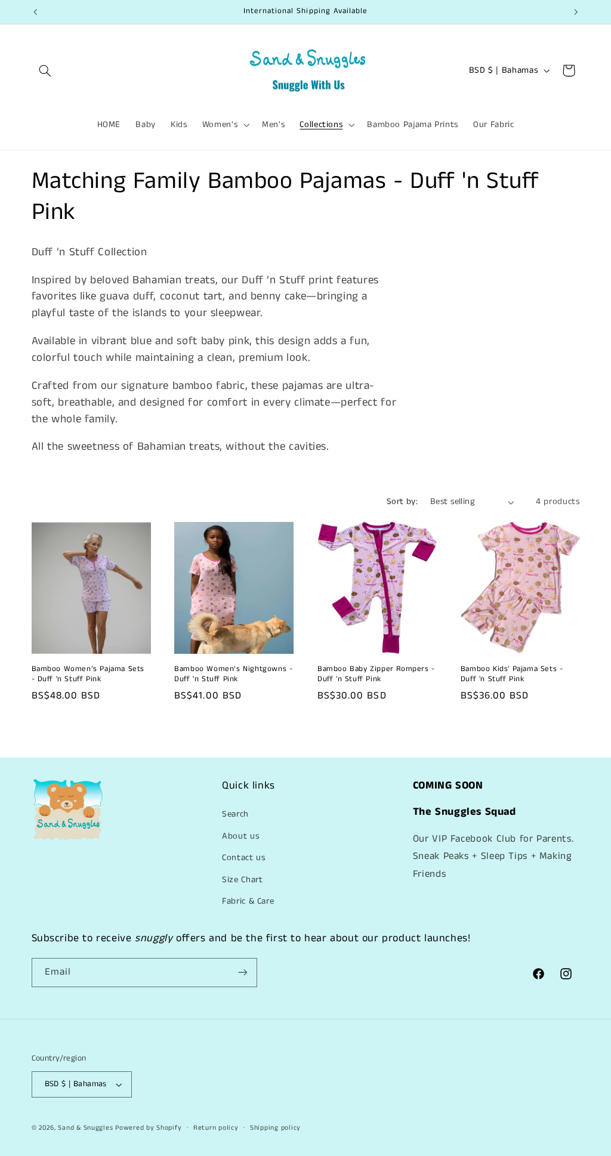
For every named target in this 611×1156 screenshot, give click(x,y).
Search (235, 814)
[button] (45, 70)
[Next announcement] (576, 12)
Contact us (243, 858)
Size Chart (242, 880)
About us (240, 836)
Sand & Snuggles (86, 1128)
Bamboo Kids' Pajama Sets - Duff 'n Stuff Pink (512, 674)
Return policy (216, 1128)
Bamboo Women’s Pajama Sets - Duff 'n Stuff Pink (88, 674)
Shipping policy (275, 1128)
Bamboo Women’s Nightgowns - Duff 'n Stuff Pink (233, 674)
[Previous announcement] (35, 12)
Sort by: (402, 502)
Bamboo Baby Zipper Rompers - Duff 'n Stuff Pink (376, 674)
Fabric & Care (248, 901)
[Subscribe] (242, 972)
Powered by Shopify (148, 1128)
